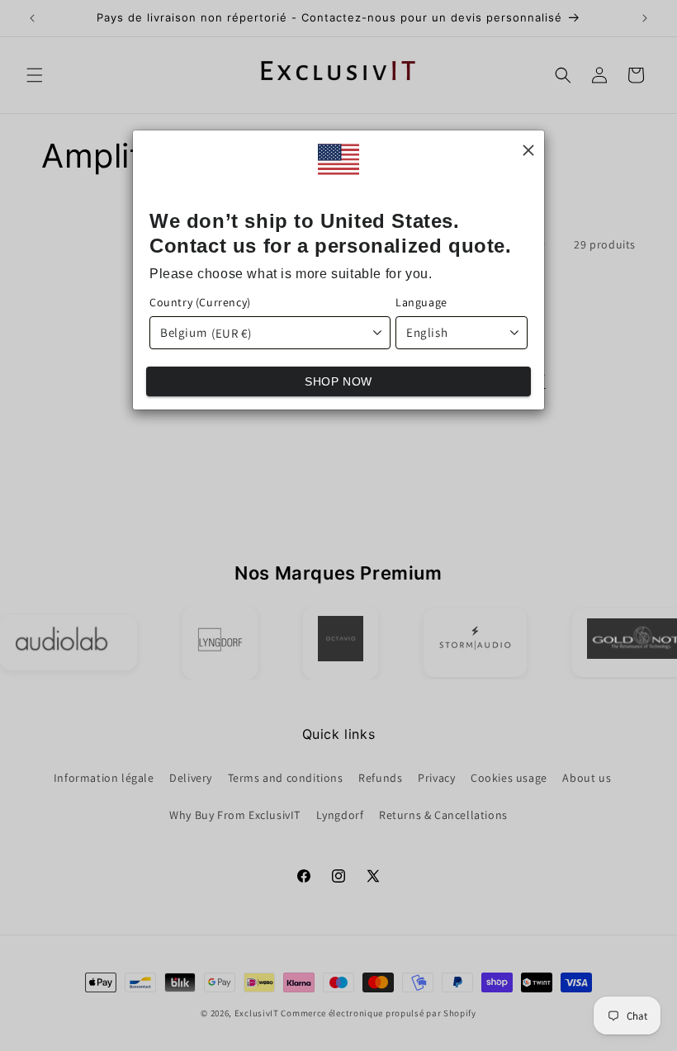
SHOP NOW (338, 381)
